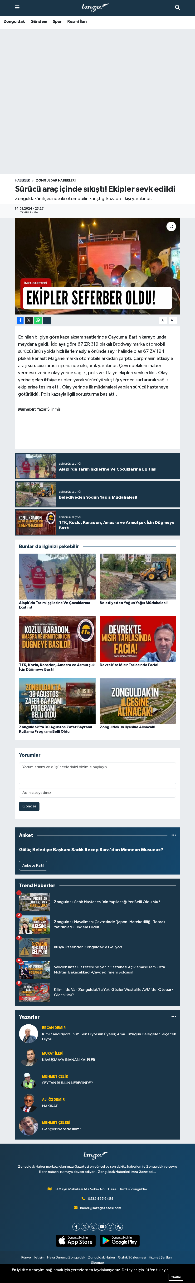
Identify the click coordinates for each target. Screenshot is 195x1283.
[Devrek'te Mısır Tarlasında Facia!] (138, 639)
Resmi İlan (77, 22)
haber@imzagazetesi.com (100, 1208)
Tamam (175, 1277)
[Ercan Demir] (28, 1034)
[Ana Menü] (17, 8)
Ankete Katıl (33, 866)
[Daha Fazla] (47, 320)
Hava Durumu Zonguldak (66, 1257)
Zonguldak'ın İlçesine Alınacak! (127, 727)
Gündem (38, 22)
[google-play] (119, 1241)
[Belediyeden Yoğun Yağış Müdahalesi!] (138, 577)
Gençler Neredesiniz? (61, 1129)
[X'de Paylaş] (29, 320)
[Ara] (177, 8)
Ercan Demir (54, 1028)
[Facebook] (76, 1227)
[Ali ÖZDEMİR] (28, 1103)
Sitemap (97, 1262)
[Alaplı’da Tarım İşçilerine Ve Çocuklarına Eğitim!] (57, 577)
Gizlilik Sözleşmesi (132, 1257)
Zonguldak (14, 22)
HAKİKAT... (51, 1106)
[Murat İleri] (28, 1057)
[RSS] (119, 1227)
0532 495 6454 (100, 1198)
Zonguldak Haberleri (56, 180)
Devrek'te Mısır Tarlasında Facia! (129, 665)
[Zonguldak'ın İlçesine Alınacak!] (138, 701)
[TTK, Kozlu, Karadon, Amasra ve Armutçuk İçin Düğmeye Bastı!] (57, 639)
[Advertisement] (97, 137)
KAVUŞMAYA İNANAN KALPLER (68, 1060)
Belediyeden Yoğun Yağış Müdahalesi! (134, 603)
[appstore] (75, 1241)
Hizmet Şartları (160, 1257)
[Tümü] (173, 835)
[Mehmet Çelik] (28, 1080)
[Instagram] (93, 1227)
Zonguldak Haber (101, 1257)
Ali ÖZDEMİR (53, 1099)
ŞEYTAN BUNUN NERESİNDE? (67, 1083)
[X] (85, 1227)
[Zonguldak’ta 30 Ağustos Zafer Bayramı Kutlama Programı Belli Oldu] (57, 701)
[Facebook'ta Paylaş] (20, 320)
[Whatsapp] (110, 1227)
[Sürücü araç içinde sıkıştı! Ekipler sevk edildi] (97, 266)
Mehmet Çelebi (56, 1123)
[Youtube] (102, 1227)
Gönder (29, 806)
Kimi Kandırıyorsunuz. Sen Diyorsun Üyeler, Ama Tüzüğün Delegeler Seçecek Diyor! (109, 1036)
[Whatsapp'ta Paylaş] (38, 320)
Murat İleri (52, 1053)
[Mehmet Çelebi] (28, 1126)
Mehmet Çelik (55, 1076)
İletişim (39, 1257)
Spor (57, 22)
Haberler (22, 180)
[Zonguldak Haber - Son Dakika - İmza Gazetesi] (97, 8)
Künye (26, 1257)
